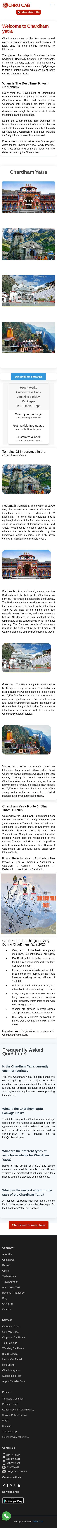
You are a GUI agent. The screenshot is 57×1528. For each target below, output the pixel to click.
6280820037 (12, 1467)
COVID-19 (8, 1304)
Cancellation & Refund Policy (18, 1409)
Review (6, 1265)
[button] (28, 376)
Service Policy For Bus (14, 1415)
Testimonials (9, 1276)
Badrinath (28, 200)
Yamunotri (29, 341)
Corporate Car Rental (13, 1337)
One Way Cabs (10, 1332)
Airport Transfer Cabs (13, 1381)
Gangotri (29, 294)
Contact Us (8, 1260)
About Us (7, 1254)
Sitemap (6, 1426)
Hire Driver (8, 1365)
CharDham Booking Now (28, 1225)
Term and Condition (12, 1399)
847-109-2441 (13, 1459)
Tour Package (9, 1343)
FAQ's (5, 1420)
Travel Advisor (10, 1282)
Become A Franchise (13, 1293)
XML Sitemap (9, 1431)
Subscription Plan (11, 1376)
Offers (5, 1271)
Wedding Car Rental (13, 1348)
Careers (6, 1309)
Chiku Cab (38, 1521)
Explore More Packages (28, 376)
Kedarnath (28, 247)
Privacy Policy (10, 1404)
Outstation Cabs (11, 1326)
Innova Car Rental (12, 1359)
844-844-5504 (30, 12)
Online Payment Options (15, 1437)
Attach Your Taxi (11, 1287)
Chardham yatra (11, 1370)
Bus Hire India (10, 1354)
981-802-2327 (13, 1463)
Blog (4, 1298)
